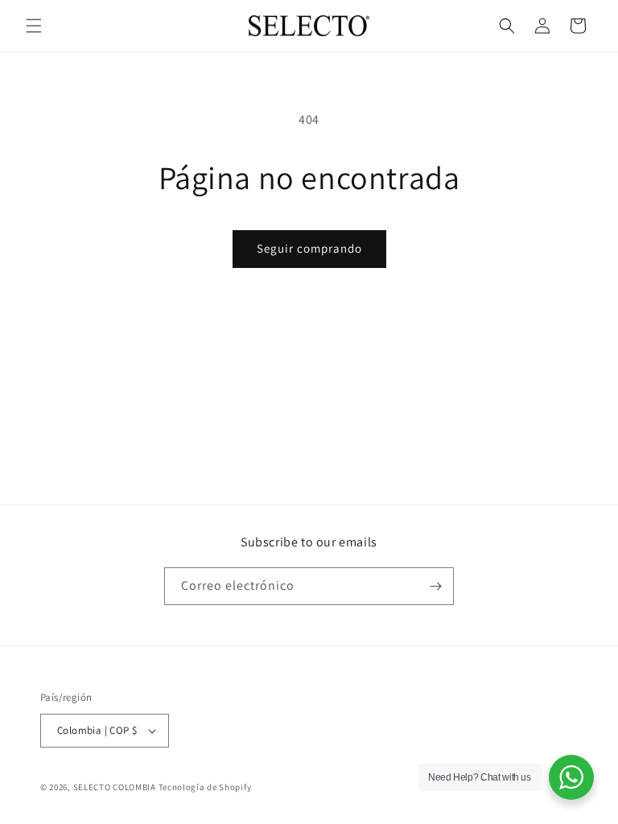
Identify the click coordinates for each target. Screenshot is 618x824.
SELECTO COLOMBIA (114, 787)
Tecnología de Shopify (205, 787)
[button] (34, 25)
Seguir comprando (309, 248)
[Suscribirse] (435, 586)
